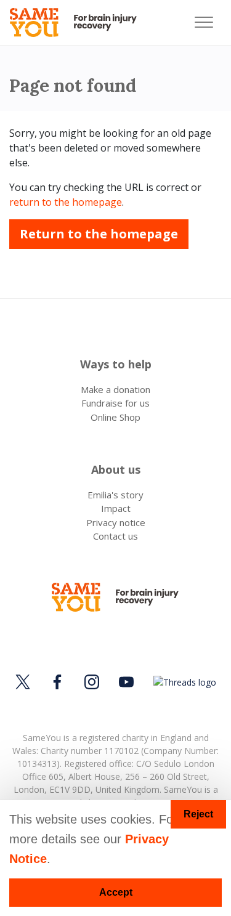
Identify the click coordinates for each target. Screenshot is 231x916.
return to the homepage (65, 202)
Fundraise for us (115, 403)
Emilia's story (115, 494)
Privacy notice (115, 522)
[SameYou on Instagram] (92, 682)
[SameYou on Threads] (183, 681)
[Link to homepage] (78, 22)
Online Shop (115, 417)
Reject (198, 814)
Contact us (115, 536)
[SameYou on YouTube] (126, 682)
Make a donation (115, 389)
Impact (116, 508)
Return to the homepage (99, 233)
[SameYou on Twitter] (24, 682)
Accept (115, 892)
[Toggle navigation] (204, 22)
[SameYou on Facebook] (57, 682)
